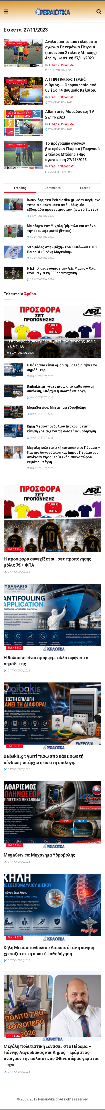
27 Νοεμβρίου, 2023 (60, 102)
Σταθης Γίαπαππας (61, 65)
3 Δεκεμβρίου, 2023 (59, 70)
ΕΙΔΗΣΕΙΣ (14, 548)
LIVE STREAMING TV (19, 113)
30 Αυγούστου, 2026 (22, 353)
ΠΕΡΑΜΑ (14, 1036)
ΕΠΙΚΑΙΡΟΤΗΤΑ (16, 43)
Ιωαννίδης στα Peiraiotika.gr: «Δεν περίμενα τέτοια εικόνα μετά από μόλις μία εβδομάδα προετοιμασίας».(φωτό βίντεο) (63, 204)
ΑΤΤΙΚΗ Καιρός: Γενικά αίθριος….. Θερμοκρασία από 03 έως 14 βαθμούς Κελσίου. (70, 85)
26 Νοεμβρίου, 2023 (60, 172)
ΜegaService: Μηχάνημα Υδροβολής (56, 407)
